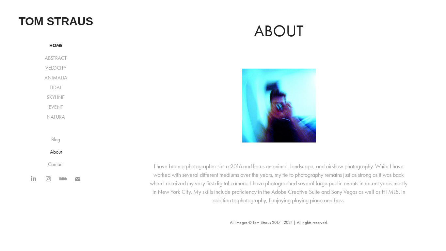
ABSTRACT (56, 58)
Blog (55, 139)
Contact (55, 164)
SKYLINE (56, 97)
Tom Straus (56, 21)
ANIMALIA (55, 78)
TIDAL (56, 87)
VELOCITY (55, 68)
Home (55, 45)
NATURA (56, 117)
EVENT (56, 107)
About (56, 152)
